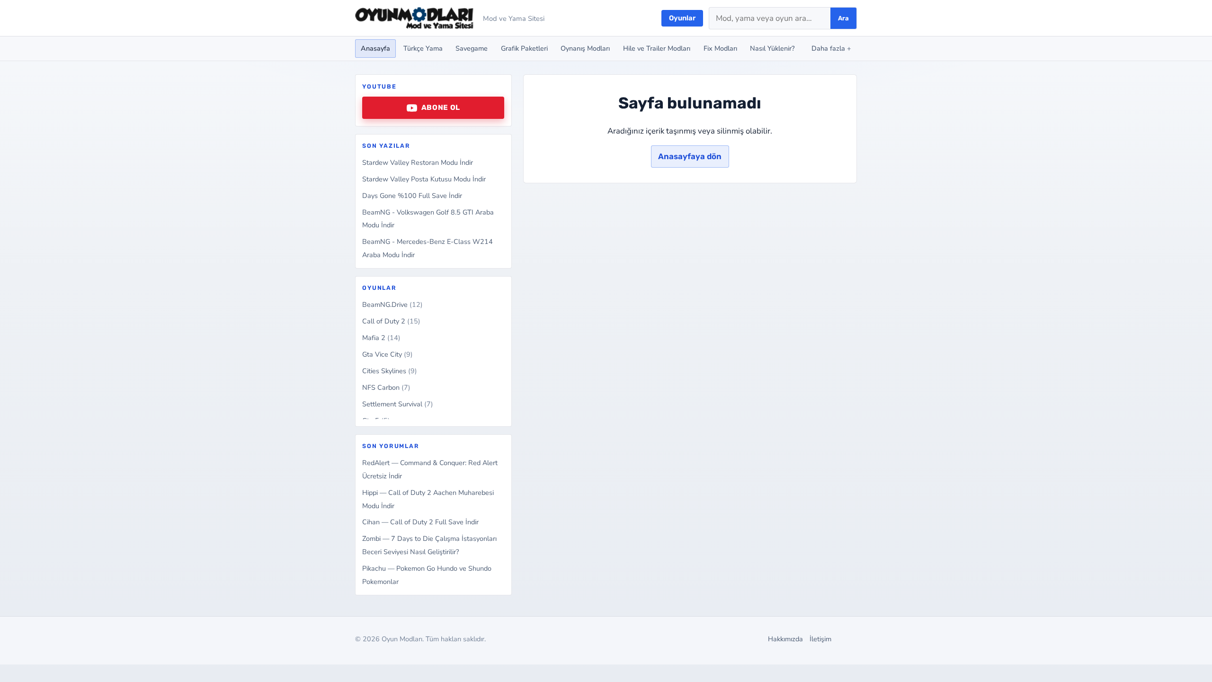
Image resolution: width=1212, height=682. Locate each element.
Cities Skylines (389, 371)
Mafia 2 (381, 337)
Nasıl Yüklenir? (772, 48)
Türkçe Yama (423, 48)
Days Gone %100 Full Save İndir (412, 195)
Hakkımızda (785, 639)
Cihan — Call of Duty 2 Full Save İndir (420, 522)
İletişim (820, 639)
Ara (843, 18)
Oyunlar (682, 18)
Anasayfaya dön (690, 156)
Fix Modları (720, 48)
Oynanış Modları (585, 48)
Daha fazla (831, 48)
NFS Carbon (386, 387)
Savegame (471, 48)
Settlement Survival (397, 404)
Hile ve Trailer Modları (656, 48)
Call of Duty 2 (391, 321)
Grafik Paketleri (524, 48)
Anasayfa (375, 48)
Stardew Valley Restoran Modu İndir (417, 162)
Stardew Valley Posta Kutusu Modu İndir (424, 179)
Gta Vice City (387, 354)
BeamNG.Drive (392, 304)
